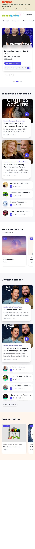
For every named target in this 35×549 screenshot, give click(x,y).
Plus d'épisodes (8, 405)
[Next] (11, 75)
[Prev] (6, 75)
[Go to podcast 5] (20, 81)
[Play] (28, 68)
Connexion (28, 15)
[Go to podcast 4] (18, 81)
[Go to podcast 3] (17, 81)
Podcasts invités (8, 9)
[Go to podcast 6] (21, 81)
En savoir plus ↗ (21, 9)
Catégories (16, 21)
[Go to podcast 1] (13, 81)
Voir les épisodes (12, 63)
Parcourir (6, 21)
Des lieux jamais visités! (16, 68)
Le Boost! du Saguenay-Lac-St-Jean (17, 52)
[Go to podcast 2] (14, 81)
